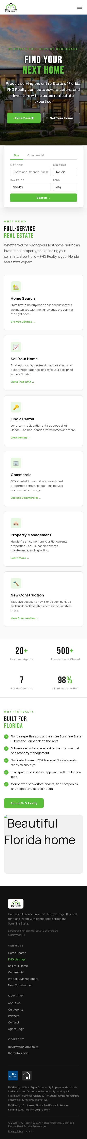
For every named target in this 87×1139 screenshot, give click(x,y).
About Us (14, 1003)
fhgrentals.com (18, 1053)
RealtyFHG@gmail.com (23, 1047)
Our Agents (15, 1009)
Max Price (17, 180)
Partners (14, 1016)
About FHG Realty (24, 803)
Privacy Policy (15, 1131)
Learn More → (20, 558)
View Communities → (25, 618)
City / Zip (16, 165)
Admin (30, 1131)
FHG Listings (17, 959)
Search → (43, 198)
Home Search (24, 118)
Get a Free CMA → (22, 382)
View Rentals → (21, 437)
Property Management (23, 979)
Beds (56, 180)
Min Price (60, 165)
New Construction (20, 985)
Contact (13, 1022)
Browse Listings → (23, 321)
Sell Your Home (61, 118)
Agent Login (16, 1029)
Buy (16, 155)
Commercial (35, 155)
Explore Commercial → (26, 498)
